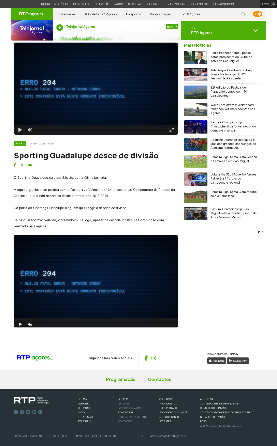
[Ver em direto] (32, 30)
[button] (244, 14)
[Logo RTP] (31, 400)
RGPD (203, 421)
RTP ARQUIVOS (86, 417)
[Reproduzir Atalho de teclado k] (20, 130)
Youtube (34, 412)
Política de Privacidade (28, 436)
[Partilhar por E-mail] (30, 165)
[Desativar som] (30, 130)
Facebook (16, 412)
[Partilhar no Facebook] (15, 165)
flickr (40, 412)
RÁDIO (81, 412)
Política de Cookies (58, 436)
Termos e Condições (86, 436)
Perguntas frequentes (133, 417)
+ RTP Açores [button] (190, 14)
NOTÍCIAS (83, 399)
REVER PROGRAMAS (129, 408)
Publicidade (109, 436)
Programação (160, 14)
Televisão (101, 4)
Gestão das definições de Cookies (220, 426)
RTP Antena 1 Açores (101, 14)
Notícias (61, 4)
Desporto (81, 4)
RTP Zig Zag (177, 4)
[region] (96, 89)
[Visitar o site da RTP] (45, 4)
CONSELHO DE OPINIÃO (213, 408)
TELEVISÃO (84, 408)
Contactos (159, 379)
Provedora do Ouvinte (173, 412)
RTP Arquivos (223, 4)
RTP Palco (155, 4)
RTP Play (135, 4)
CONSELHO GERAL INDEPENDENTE (219, 403)
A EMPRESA (206, 399)
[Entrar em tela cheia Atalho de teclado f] (171, 130)
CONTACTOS (166, 399)
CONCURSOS (125, 412)
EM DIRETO (124, 403)
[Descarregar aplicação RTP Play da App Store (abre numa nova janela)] (216, 360)
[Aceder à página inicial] (32, 14)
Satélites (165, 421)
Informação (67, 14)
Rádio (118, 4)
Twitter (22, 412)
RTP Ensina (199, 4)
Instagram (28, 412)
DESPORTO (84, 403)
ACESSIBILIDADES (169, 417)
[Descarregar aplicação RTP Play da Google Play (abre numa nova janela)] (238, 360)
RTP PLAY (123, 399)
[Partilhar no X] (22, 165)
